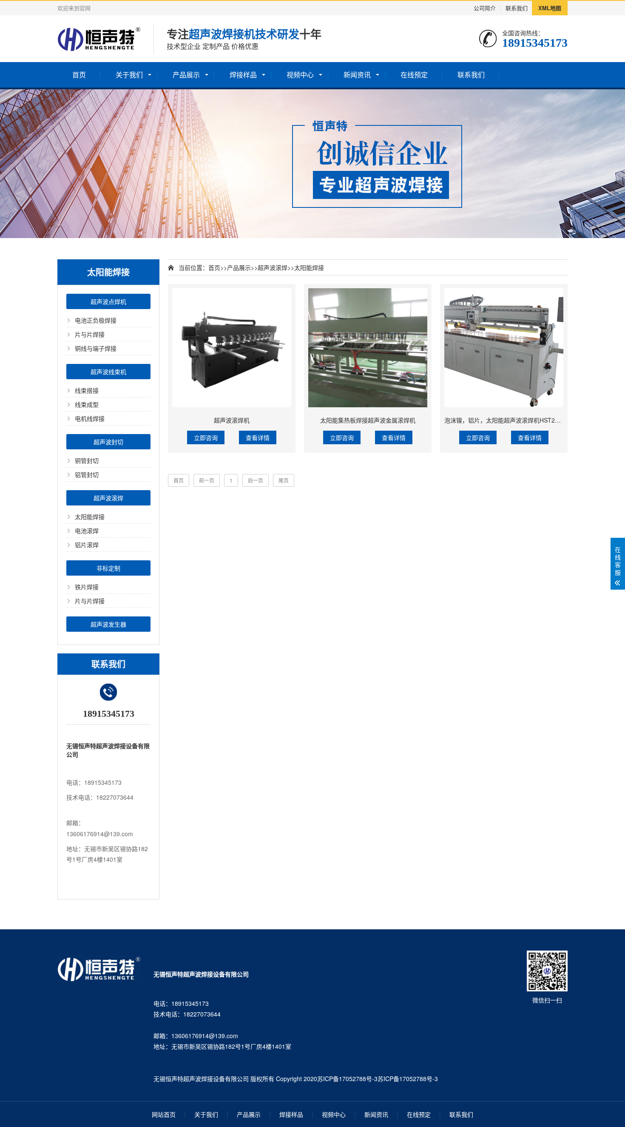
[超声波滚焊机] (231, 347)
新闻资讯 (357, 74)
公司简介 (485, 8)
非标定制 (108, 568)
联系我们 (517, 8)
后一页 (255, 480)
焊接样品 (243, 74)
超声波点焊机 (108, 301)
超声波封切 (108, 441)
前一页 (206, 480)
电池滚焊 (87, 530)
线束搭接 (87, 390)
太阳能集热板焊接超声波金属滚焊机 (367, 420)
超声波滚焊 (108, 498)
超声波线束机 (108, 371)
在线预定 (414, 74)
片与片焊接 (90, 334)
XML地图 (549, 8)
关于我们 (129, 74)
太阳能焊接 (90, 516)
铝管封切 (87, 474)
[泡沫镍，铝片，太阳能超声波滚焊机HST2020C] (503, 347)
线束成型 (87, 404)
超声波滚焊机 (232, 420)
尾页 (283, 480)
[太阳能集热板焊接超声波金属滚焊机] (367, 347)
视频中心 (300, 74)
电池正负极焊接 (95, 320)
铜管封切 (87, 460)
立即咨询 (206, 437)
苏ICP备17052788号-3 (347, 1078)
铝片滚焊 (87, 544)
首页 (79, 74)
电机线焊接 (90, 418)
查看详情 (258, 437)
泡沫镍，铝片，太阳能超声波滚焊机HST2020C (506, 420)
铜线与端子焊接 (95, 348)
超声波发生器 (108, 624)
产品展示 (186, 74)
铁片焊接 (87, 586)
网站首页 (164, 1114)
